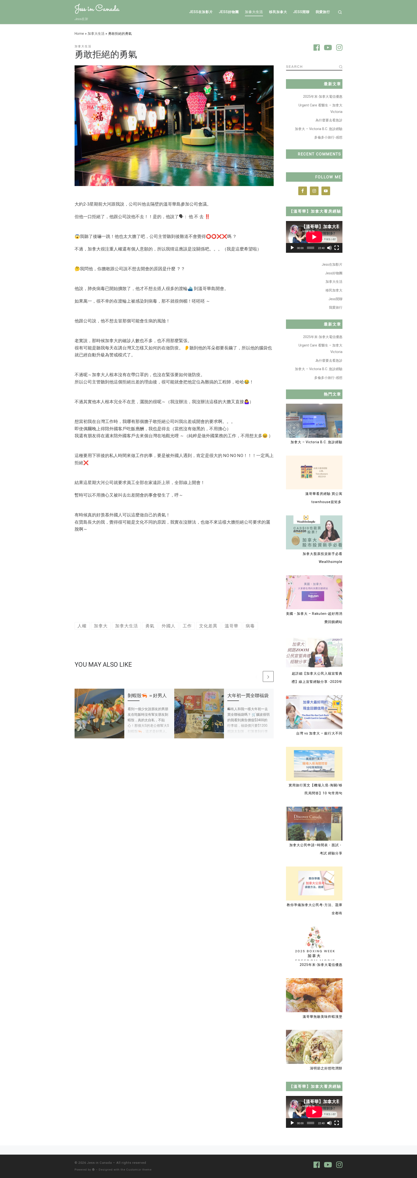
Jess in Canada (99, 1162)
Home (79, 33)
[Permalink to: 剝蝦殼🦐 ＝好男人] (99, 713)
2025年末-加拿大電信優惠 (322, 96)
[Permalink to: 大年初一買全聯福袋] (199, 713)
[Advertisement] (174, 577)
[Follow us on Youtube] (328, 48)
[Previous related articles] (256, 676)
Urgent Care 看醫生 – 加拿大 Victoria (320, 108)
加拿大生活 (96, 33)
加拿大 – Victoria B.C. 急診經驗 (318, 129)
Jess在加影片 (332, 264)
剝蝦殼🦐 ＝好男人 (147, 695)
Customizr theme (139, 1169)
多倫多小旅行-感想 (328, 137)
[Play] (292, 247)
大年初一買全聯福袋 (248, 695)
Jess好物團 (333, 273)
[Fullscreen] (336, 247)
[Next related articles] (268, 676)
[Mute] (329, 247)
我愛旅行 (335, 307)
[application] (314, 237)
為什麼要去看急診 (328, 120)
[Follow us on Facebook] (316, 48)
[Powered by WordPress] (93, 1169)
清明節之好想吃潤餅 (326, 1068)
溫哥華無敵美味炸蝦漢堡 (322, 1017)
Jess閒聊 (335, 299)
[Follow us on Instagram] (339, 48)
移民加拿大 (334, 290)
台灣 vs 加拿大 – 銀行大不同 (319, 733)
